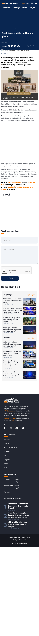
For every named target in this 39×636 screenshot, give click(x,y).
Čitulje (24, 8)
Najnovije (16, 8)
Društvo (7, 443)
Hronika (7, 451)
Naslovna (6, 8)
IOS (2, 185)
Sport (6, 464)
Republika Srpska (10, 447)
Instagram (28, 187)
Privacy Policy (16, 480)
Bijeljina (32, 8)
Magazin (7, 460)
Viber (12, 421)
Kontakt (7, 492)
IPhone (13, 418)
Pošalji (10, 278)
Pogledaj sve (30, 295)
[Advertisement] (19, 142)
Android (31, 182)
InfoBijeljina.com (15, 182)
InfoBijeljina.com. (10, 411)
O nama (7, 479)
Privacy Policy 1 (16, 487)
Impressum (8, 486)
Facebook (11, 187)
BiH (5, 456)
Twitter (19, 187)
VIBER (3, 189)
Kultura (7, 468)
